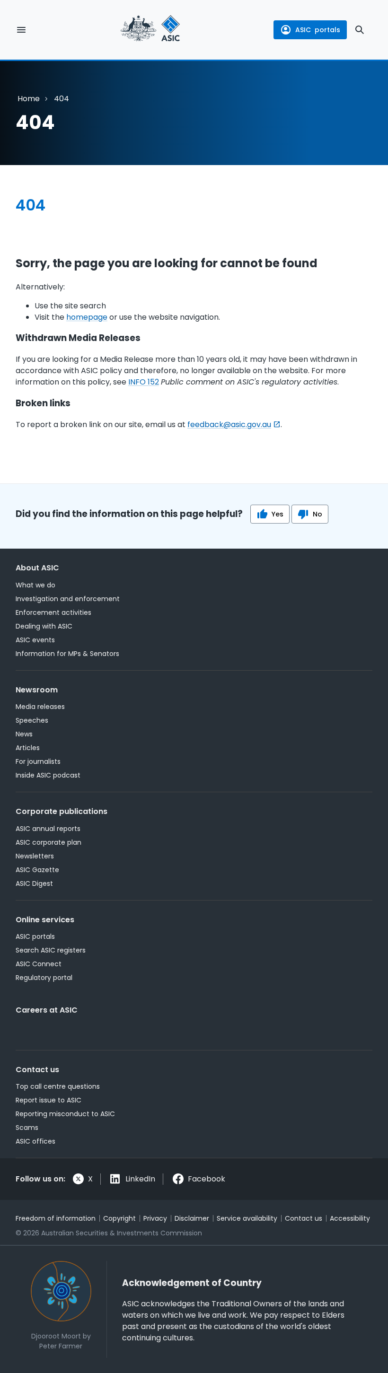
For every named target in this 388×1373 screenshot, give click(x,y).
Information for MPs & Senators (67, 653)
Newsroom (37, 689)
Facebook (206, 1178)
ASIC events (35, 640)
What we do (35, 585)
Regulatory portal (44, 977)
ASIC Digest (34, 883)
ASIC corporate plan (48, 842)
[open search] (359, 30)
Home (29, 98)
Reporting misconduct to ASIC (65, 1114)
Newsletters (35, 856)
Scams (27, 1127)
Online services (45, 919)
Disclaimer (192, 1218)
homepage (86, 317)
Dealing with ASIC (44, 626)
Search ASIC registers (51, 950)
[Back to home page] (150, 29)
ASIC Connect (39, 964)
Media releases (40, 706)
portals (317, 30)
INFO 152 (143, 381)
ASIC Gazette (37, 870)
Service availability (247, 1218)
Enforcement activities (53, 612)
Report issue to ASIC (48, 1100)
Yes (277, 514)
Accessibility (350, 1218)
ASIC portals (35, 936)
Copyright (119, 1218)
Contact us (37, 1069)
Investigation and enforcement (68, 598)
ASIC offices (35, 1141)
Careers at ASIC (47, 1010)
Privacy (155, 1218)
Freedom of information (56, 1218)
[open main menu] (21, 29)
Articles (28, 747)
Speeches (32, 720)
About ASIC (37, 567)
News (24, 734)
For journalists (38, 761)
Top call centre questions (58, 1086)
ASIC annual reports (48, 828)
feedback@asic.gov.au (229, 424)
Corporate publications (61, 811)
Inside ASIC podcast (48, 775)
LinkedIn (140, 1178)
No (317, 514)
